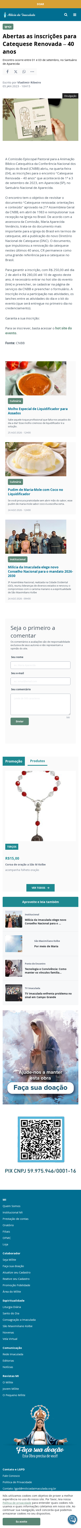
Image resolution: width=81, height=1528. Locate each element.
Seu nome (17, 657)
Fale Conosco (11, 1476)
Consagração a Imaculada (19, 1319)
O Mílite (8, 1382)
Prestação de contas (15, 1219)
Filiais (6, 1231)
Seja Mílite (9, 1259)
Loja (5, 1244)
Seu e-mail (17, 673)
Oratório (8, 1225)
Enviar (20, 721)
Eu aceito (21, 1521)
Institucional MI (13, 1212)
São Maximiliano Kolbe (17, 1326)
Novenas (8, 1332)
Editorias (8, 1360)
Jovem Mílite (11, 1389)
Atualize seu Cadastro (17, 1272)
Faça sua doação (13, 1266)
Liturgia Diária (12, 1307)
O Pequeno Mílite (14, 1395)
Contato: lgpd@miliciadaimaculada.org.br (29, 1488)
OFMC (7, 1238)
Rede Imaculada (13, 1354)
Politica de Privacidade (17, 1482)
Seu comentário (21, 689)
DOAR (40, 4)
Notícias (8, 1367)
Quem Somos (11, 1206)
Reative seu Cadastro (16, 1279)
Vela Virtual (10, 1339)
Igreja (8, 26)
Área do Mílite (12, 1291)
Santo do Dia (11, 1313)
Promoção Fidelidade (16, 1285)
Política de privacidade (17, 1503)
